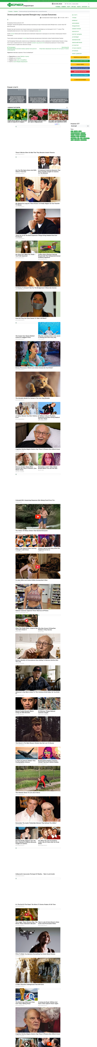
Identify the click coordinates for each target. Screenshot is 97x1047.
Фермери (77, 134)
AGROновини (75, 23)
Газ (78, 138)
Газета (79, 6)
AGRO (80, 131)
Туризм (74, 17)
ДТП (81, 138)
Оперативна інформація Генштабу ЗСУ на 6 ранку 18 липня (54, 48)
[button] (89, 7)
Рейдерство (73, 138)
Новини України (76, 28)
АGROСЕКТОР (75, 31)
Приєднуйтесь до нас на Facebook (80, 68)
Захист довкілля (76, 53)
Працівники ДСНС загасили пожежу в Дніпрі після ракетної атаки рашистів (22, 49)
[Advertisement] (38, 76)
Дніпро (72, 134)
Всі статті (74, 15)
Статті (68, 6)
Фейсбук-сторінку (24, 56)
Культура (83, 133)
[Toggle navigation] (88, 126)
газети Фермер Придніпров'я (20, 61)
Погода (75, 131)
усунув (25, 38)
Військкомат (83, 140)
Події (72, 140)
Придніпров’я (76, 26)
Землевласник (76, 39)
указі (39, 31)
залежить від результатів (38, 42)
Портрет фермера (77, 34)
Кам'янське (82, 136)
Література (77, 140)
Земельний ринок (77, 42)
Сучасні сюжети (76, 48)
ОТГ (72, 131)
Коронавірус (86, 138)
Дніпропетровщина (75, 133)
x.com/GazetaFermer (80, 79)
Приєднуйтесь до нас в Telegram (80, 75)
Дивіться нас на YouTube (80, 71)
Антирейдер (75, 37)
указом (13, 33)
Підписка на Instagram (80, 57)
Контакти (84, 6)
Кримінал (74, 20)
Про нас (73, 6)
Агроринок (75, 50)
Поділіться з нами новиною (80, 60)
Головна (58, 6)
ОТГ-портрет (75, 45)
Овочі (78, 136)
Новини (63, 6)
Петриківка (83, 134)
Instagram (18, 58)
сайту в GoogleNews (22, 60)
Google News (80, 64)
